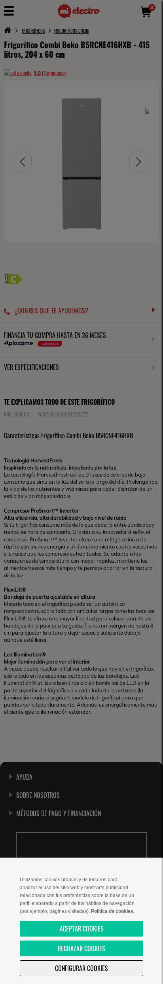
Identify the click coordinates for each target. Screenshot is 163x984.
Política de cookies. (113, 911)
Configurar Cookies (81, 968)
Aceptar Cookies (82, 928)
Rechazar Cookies (81, 948)
